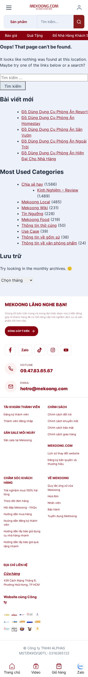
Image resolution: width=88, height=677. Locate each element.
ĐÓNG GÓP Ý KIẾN (18, 330)
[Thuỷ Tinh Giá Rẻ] (22, 621)
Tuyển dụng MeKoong (62, 516)
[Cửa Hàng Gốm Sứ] (37, 621)
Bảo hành (54, 509)
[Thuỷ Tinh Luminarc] (30, 621)
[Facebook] (10, 350)
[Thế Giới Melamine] (14, 614)
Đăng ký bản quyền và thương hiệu (62, 462)
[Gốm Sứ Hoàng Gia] (7, 614)
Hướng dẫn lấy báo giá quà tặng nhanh (21, 544)
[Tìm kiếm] (79, 21)
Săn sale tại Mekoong (18, 440)
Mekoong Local (36, 201)
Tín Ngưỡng (32, 213)
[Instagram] (52, 350)
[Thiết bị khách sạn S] (30, 629)
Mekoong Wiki (35, 207)
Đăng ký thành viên (16, 414)
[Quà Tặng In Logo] (37, 629)
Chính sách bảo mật (61, 427)
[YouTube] (66, 350)
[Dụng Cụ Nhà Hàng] (22, 629)
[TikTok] (39, 350)
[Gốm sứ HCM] (14, 621)
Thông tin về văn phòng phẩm (49, 243)
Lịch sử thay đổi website (63, 453)
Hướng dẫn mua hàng (18, 514)
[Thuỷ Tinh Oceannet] (30, 614)
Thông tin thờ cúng (39, 225)
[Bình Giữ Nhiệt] (22, 614)
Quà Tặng (35, 35)
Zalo (25, 350)
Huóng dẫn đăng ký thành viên (20, 523)
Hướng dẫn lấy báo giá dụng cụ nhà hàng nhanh (22, 533)
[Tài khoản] (79, 7)
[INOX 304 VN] (14, 629)
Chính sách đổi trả (59, 414)
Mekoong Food (35, 219)
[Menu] (9, 7)
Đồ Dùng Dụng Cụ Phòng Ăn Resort (55, 111)
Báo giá (11, 35)
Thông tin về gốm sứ (41, 237)
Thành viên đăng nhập (18, 421)
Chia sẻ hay (32, 184)
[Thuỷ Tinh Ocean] (7, 629)
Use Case (30, 231)
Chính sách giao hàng (62, 434)
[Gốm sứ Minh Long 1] (7, 621)
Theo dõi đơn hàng (16, 501)
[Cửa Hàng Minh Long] (37, 614)
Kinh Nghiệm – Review (57, 190)
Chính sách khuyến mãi (63, 421)
